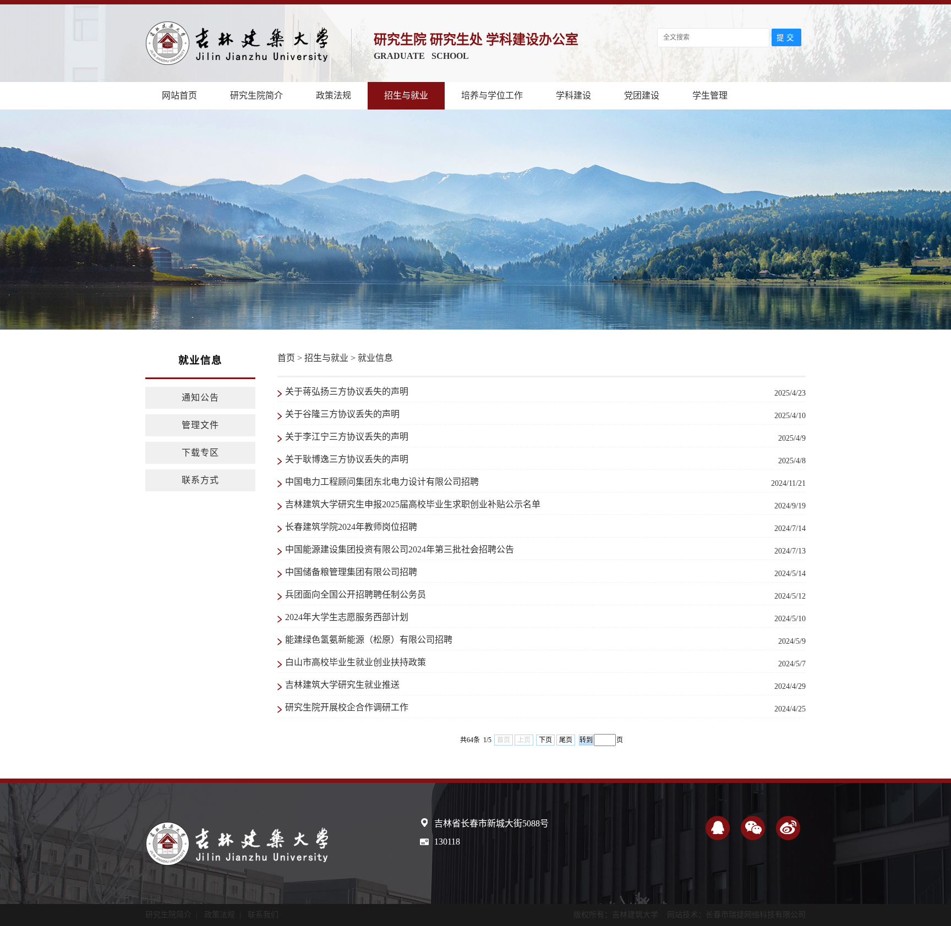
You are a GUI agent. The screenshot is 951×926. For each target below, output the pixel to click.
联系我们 (263, 915)
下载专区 (200, 452)
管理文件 (200, 425)
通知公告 (200, 397)
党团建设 (641, 95)
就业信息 (375, 358)
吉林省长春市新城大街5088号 (491, 823)
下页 (545, 740)
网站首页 (179, 95)
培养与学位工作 (492, 95)
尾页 (565, 740)
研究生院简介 (256, 95)
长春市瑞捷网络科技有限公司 (756, 915)
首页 (286, 358)
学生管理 (710, 95)
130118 (447, 841)
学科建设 (573, 95)
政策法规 (333, 95)
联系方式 (200, 480)
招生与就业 (406, 95)
